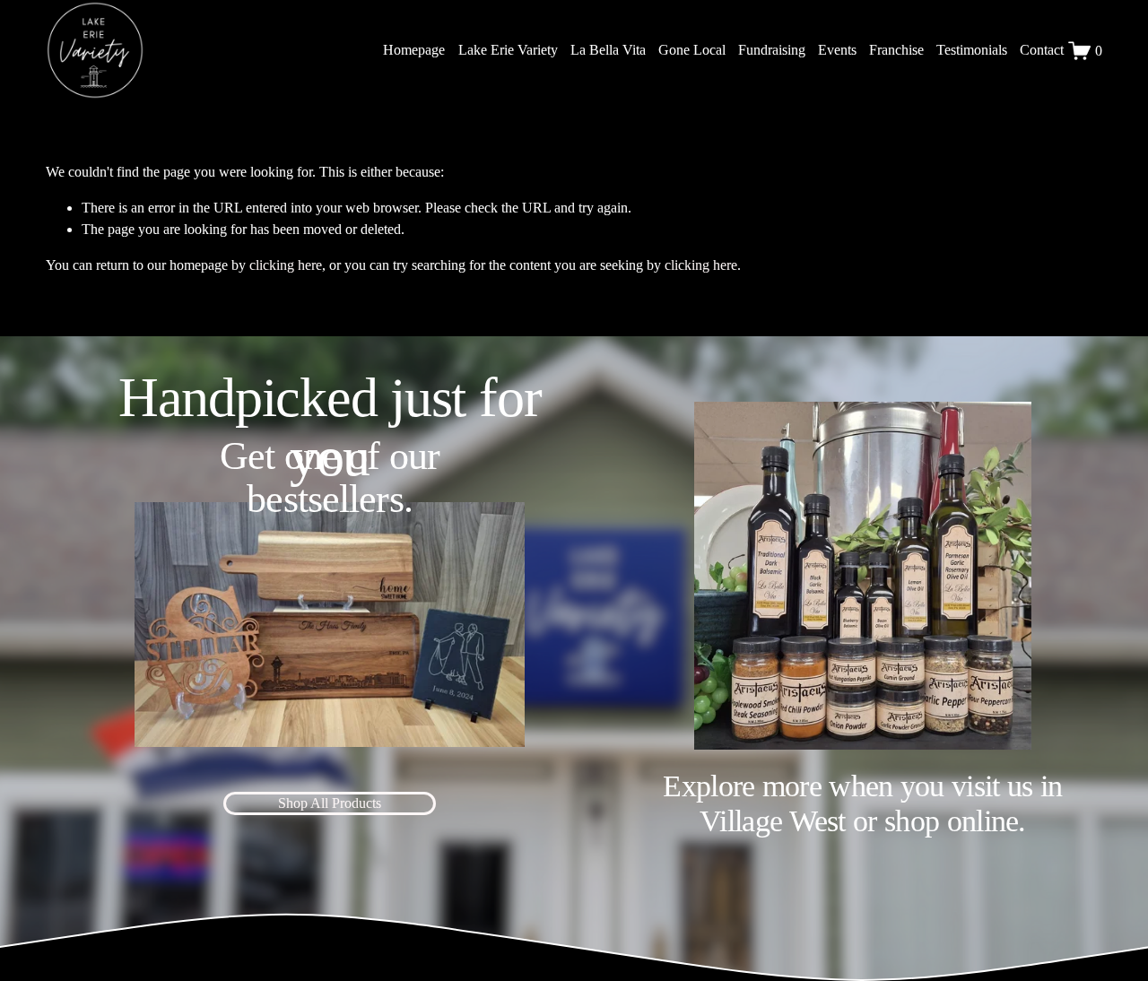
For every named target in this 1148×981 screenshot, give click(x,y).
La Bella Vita (608, 49)
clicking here (285, 265)
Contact (1042, 49)
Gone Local (692, 49)
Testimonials (971, 49)
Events (837, 49)
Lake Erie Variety (508, 49)
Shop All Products (329, 803)
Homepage (414, 49)
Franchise (896, 49)
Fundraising (771, 49)
